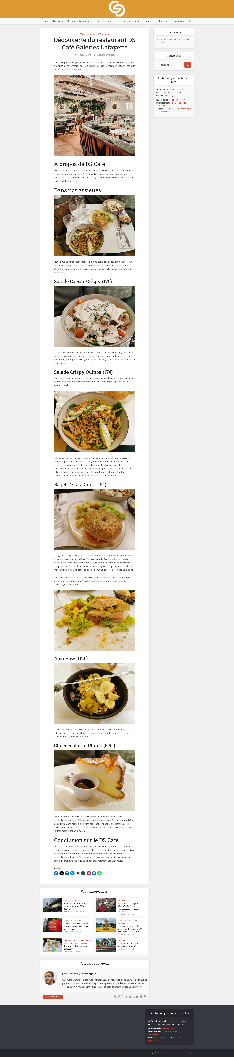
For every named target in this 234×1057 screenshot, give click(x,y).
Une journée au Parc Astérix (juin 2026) (128, 945)
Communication (70, 940)
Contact (121, 1053)
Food (97, 21)
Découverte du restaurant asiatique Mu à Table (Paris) (77, 906)
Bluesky (177, 39)
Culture (57, 21)
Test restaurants (89, 34)
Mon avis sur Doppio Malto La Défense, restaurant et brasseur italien (129, 907)
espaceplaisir (163, 111)
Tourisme (164, 21)
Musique (150, 21)
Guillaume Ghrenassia (105, 55)
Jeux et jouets (134, 920)
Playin (182, 99)
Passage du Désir (171, 108)
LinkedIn (185, 39)
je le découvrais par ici (101, 827)
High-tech (111, 21)
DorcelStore (185, 108)
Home (46, 21)
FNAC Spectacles (178, 102)
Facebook (160, 42)
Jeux (125, 21)
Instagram (168, 39)
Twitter (159, 39)
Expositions (122, 920)
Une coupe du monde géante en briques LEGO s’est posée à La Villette (130, 929)
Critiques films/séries (78, 21)
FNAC (164, 105)
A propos (177, 21)
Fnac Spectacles (169, 1031)
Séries (87, 940)
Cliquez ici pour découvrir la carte (96, 857)
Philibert (174, 99)
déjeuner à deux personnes (68, 69)
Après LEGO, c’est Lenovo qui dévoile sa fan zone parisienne (76, 926)
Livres (137, 21)
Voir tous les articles (52, 996)
